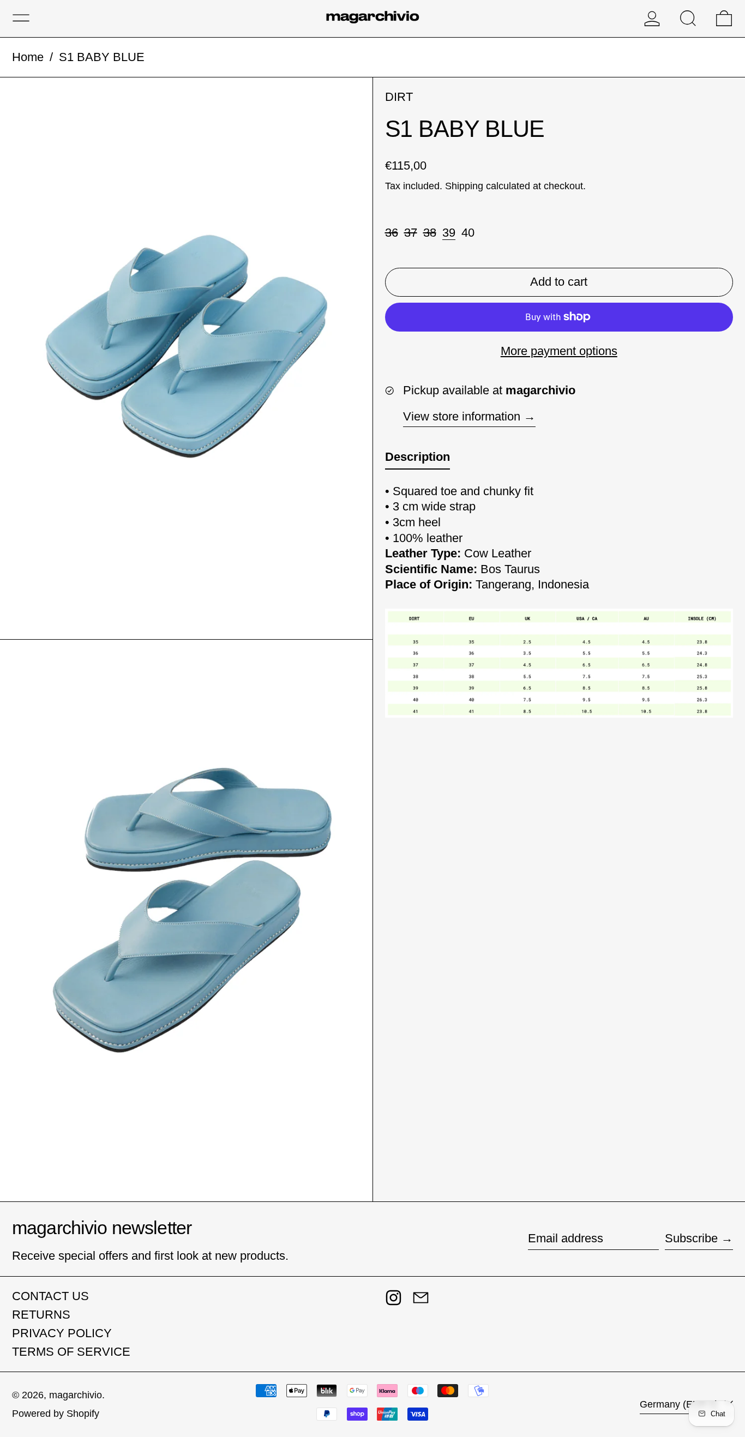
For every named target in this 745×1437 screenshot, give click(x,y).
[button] (688, 18)
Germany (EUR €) (680, 1404)
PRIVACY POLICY (62, 1333)
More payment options (559, 350)
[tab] (417, 459)
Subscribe (691, 1238)
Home (28, 57)
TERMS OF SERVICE (71, 1351)
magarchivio (75, 1395)
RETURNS (41, 1314)
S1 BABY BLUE (102, 57)
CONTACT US (50, 1296)
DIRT (399, 97)
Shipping (464, 186)
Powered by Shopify (55, 1413)
